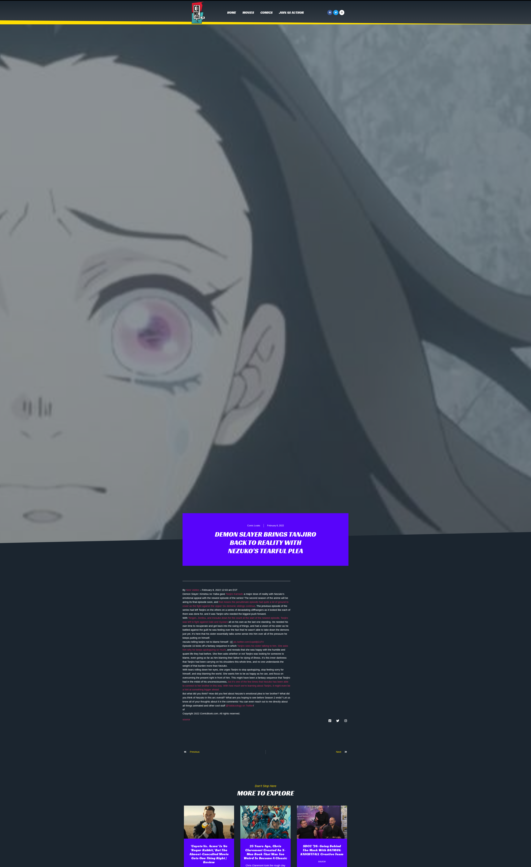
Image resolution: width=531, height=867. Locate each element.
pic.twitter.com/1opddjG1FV (248, 641)
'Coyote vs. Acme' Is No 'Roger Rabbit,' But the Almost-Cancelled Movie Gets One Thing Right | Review (209, 854)
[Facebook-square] (329, 720)
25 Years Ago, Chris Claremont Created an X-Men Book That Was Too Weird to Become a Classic (265, 852)
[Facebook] (329, 12)
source (186, 719)
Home (231, 13)
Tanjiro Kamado (234, 594)
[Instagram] (341, 12)
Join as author (291, 13)
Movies (248, 13)
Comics (266, 13)
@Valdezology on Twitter (239, 705)
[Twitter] (335, 12)
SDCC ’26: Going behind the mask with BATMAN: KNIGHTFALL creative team (321, 850)
